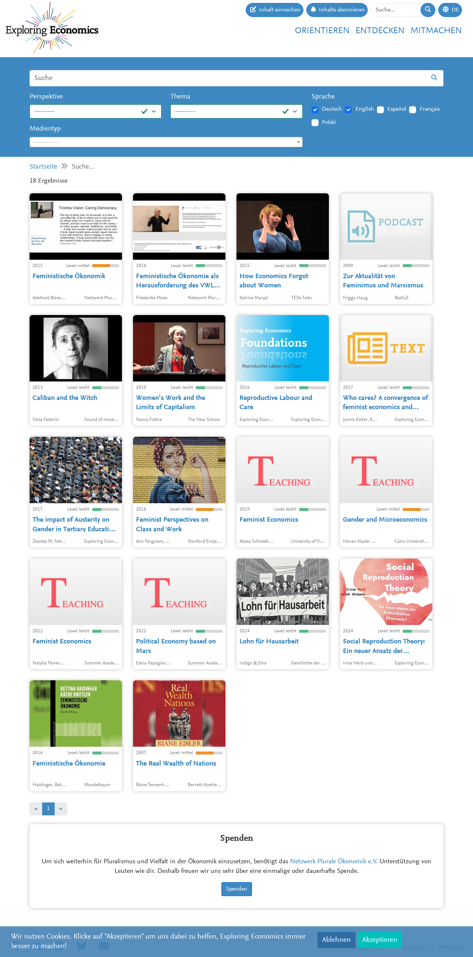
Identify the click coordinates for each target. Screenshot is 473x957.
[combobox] (166, 142)
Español (396, 109)
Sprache (323, 96)
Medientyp (45, 128)
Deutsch (332, 109)
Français (430, 109)
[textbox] (166, 142)
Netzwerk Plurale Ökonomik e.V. (334, 861)
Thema (180, 96)
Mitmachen (436, 31)
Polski (329, 122)
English (364, 109)
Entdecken (380, 31)
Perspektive (46, 96)
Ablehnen (336, 940)
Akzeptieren (379, 940)
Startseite (43, 166)
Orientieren (322, 31)
